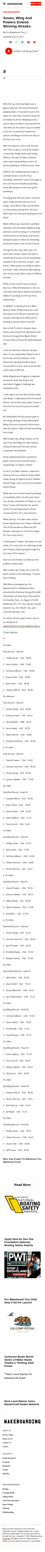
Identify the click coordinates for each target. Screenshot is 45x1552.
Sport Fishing (7, 1504)
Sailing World (7, 1497)
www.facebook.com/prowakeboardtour (21, 626)
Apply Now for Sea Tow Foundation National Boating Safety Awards (19, 1242)
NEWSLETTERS (36, 4)
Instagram (6, 1466)
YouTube (5, 1474)
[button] (10, 42)
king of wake (15, 1159)
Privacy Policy (7, 1435)
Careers (5, 1447)
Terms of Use (7, 1439)
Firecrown (6, 1538)
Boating (5, 1489)
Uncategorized (11, 12)
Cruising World (8, 1493)
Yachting (5, 1508)
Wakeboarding (8, 1512)
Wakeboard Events (12, 1162)
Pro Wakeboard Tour (31, 1159)
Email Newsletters (9, 1458)
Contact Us (6, 1443)
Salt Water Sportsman (10, 1500)
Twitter (5, 1470)
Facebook (6, 1462)
